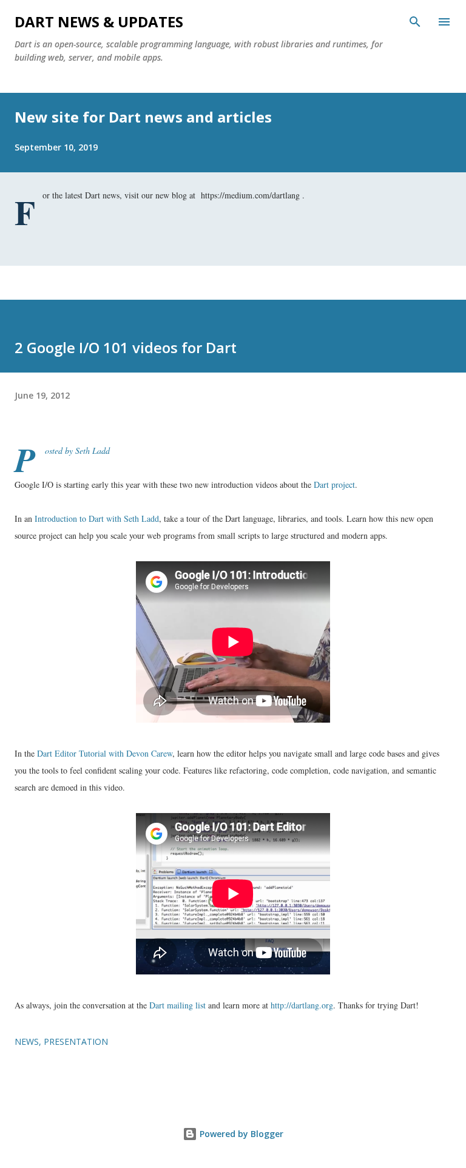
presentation (76, 1041)
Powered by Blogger (240, 1133)
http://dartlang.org (302, 1005)
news (27, 1041)
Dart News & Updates (99, 22)
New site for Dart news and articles (143, 117)
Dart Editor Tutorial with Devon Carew (104, 753)
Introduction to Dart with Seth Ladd (97, 518)
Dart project (334, 484)
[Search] (415, 22)
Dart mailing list (177, 1005)
